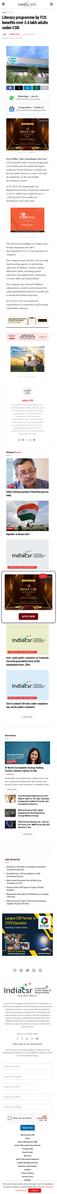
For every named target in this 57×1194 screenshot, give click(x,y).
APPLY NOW (28, 616)
